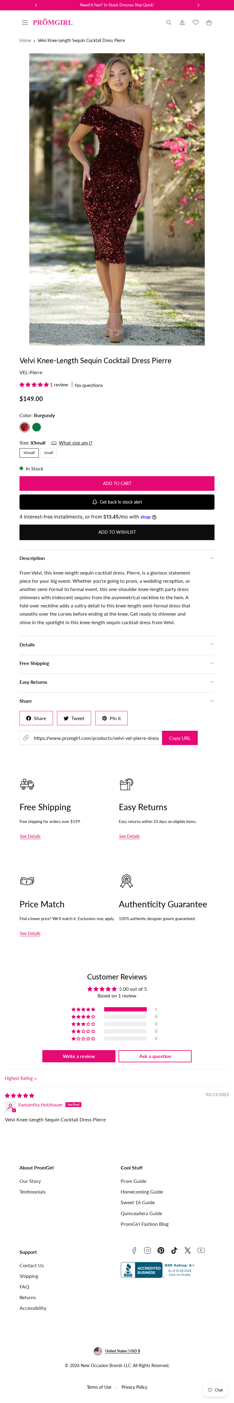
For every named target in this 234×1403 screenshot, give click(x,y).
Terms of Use (99, 1387)
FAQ (24, 1286)
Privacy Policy (134, 1387)
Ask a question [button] (155, 1056)
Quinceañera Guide (141, 1213)
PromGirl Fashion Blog (144, 1224)
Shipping (29, 1276)
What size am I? (75, 442)
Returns (28, 1297)
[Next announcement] (198, 5)
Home (25, 40)
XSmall (29, 452)
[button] (25, 22)
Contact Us (32, 1265)
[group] (117, 199)
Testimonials (33, 1191)
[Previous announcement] (36, 5)
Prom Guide (133, 1181)
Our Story (30, 1181)
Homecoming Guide (142, 1191)
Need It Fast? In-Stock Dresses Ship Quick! (117, 4)
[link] (182, 22)
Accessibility (33, 1308)
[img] (19, 1095)
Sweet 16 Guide (138, 1202)
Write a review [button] (79, 1056)
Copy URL (180, 738)
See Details (30, 836)
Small (48, 452)
